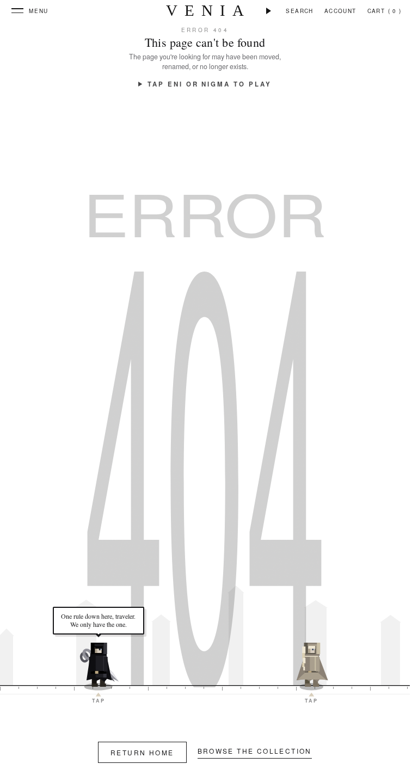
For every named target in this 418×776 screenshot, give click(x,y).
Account (340, 11)
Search (299, 11)
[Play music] (268, 11)
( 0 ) (395, 11)
